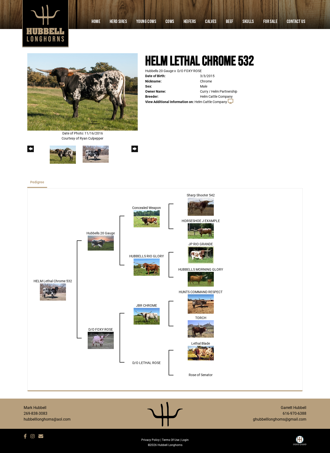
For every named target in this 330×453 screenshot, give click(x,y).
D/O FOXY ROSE (189, 70)
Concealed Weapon (146, 207)
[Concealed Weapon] (147, 218)
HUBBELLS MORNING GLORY (200, 269)
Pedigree (37, 182)
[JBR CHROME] (147, 315)
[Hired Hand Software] (299, 443)
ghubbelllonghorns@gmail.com (279, 419)
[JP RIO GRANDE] (201, 254)
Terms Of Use (170, 440)
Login (185, 440)
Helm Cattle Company (210, 101)
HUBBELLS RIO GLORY (146, 256)
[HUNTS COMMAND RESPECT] (201, 303)
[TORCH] (201, 328)
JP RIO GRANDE (200, 244)
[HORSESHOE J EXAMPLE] (201, 230)
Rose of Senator (201, 374)
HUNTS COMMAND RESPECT (200, 292)
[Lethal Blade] (201, 352)
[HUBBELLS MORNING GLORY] (201, 278)
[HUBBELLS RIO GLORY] (147, 266)
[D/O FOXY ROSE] (101, 340)
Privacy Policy (150, 440)
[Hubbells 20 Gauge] (101, 242)
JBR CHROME (146, 305)
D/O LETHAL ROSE (146, 362)
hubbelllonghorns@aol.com (47, 419)
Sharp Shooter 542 (201, 195)
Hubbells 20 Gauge (159, 70)
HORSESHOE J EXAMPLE (201, 220)
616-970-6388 (294, 413)
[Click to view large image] (82, 91)
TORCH (200, 317)
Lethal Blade (200, 343)
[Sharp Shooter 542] (201, 206)
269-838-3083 (35, 413)
